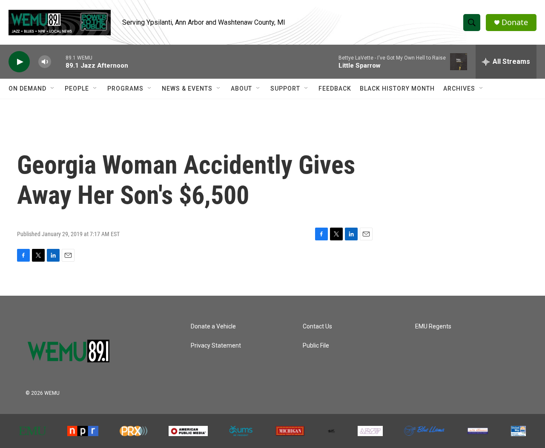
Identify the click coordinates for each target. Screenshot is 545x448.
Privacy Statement (216, 345)
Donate (515, 22)
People (77, 88)
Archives (459, 88)
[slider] (58, 61)
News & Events (187, 88)
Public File (316, 345)
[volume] (44, 61)
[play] (19, 62)
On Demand (27, 88)
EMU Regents (433, 326)
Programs (125, 88)
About (241, 88)
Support (285, 88)
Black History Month (397, 88)
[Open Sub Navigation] (52, 88)
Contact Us (317, 326)
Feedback (334, 88)
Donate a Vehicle (213, 326)
